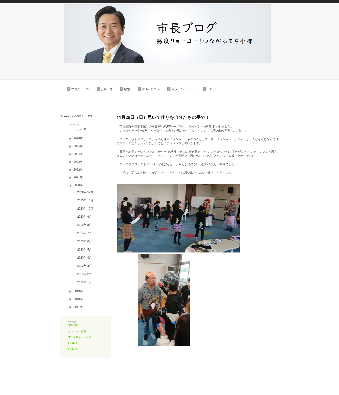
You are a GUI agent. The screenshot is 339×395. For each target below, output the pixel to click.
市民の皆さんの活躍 (79, 337)
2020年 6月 (84, 241)
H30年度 (73, 343)
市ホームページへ (183, 88)
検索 (127, 88)
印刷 (209, 88)
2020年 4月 (84, 257)
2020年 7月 (84, 233)
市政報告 (73, 325)
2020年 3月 (84, 265)
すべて (81, 129)
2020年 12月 (85, 192)
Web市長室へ (150, 88)
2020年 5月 (84, 249)
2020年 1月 (84, 282)
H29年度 (73, 349)
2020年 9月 (84, 216)
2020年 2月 (84, 274)
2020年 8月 (84, 224)
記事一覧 (106, 88)
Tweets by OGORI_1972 (76, 116)
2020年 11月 (85, 200)
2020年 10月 (85, 208)
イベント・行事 (77, 331)
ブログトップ (80, 88)
